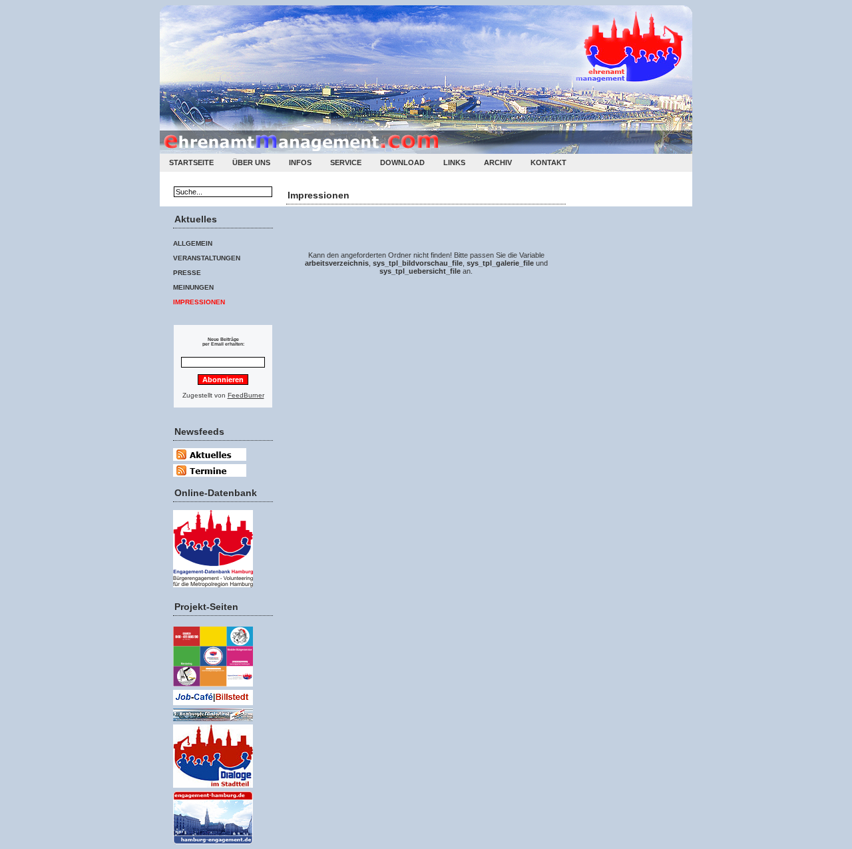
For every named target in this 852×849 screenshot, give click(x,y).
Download (402, 162)
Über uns (251, 162)
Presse (187, 272)
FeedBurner (246, 395)
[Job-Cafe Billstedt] (213, 706)
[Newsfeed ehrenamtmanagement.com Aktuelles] (209, 461)
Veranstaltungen (206, 258)
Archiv (498, 162)
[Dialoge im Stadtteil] (213, 788)
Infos (300, 162)
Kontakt (548, 162)
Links (454, 162)
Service (345, 162)
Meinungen (193, 287)
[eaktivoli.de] (213, 588)
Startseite (191, 162)
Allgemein (192, 243)
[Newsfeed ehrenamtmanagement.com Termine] (209, 474)
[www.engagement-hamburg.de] (213, 845)
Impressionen (199, 302)
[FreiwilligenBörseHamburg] (213, 687)
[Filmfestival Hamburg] (213, 722)
